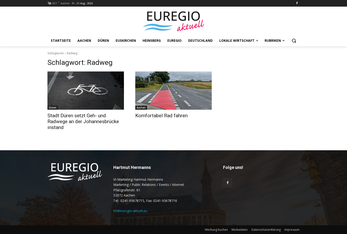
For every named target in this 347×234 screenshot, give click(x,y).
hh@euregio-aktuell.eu (130, 211)
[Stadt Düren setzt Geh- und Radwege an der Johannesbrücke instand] (85, 90)
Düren (52, 107)
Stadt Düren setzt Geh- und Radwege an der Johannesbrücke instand (83, 121)
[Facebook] (297, 3)
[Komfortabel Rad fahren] (173, 90)
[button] (294, 40)
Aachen (141, 107)
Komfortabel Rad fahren (161, 115)
